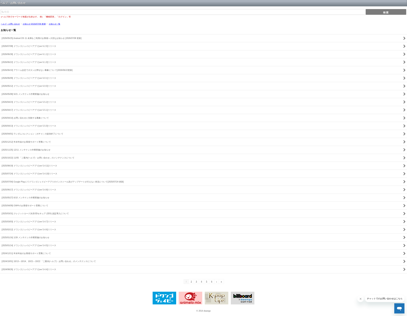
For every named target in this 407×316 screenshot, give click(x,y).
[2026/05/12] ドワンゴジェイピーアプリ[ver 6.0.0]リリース (29, 86)
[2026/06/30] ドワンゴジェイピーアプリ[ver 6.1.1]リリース (29, 54)
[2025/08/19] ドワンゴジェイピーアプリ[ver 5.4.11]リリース (29, 166)
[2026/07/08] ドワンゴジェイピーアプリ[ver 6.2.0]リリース (29, 46)
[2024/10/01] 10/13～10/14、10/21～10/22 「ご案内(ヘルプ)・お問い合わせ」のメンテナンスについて (49, 261)
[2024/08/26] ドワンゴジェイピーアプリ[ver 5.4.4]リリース (29, 269)
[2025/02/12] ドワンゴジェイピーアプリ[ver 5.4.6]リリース (29, 229)
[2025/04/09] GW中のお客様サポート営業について (25, 205)
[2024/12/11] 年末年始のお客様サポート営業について (26, 253)
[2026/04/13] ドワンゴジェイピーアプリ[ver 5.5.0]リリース (29, 126)
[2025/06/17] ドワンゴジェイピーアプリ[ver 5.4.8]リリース (29, 189)
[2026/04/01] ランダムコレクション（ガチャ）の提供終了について (32, 134)
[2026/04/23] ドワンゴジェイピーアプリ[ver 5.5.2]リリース (29, 102)
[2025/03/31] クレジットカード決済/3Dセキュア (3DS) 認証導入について (35, 213)
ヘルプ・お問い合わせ (10, 24)
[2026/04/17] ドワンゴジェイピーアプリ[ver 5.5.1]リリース (29, 110)
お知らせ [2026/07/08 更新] (34, 24)
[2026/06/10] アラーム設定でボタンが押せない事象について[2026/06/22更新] (37, 70)
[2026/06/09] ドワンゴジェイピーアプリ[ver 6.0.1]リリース (29, 78)
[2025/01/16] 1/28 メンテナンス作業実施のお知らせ (25, 237)
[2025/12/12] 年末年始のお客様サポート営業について (26, 142)
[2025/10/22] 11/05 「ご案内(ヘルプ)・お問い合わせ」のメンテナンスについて (38, 158)
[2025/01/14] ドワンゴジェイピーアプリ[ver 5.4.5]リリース (29, 245)
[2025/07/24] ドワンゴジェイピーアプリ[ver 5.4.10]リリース (29, 173)
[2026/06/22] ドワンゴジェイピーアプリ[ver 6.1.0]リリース (29, 62)
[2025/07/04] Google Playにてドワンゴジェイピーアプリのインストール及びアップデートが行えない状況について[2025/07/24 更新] (63, 182)
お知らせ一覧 (54, 24)
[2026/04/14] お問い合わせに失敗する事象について (25, 118)
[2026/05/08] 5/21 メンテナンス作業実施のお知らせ (25, 94)
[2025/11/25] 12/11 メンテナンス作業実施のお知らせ (26, 150)
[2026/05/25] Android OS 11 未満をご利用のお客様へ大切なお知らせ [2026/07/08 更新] (42, 38)
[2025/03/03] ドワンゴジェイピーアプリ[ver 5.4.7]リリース (29, 221)
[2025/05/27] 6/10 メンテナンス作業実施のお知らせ (25, 197)
